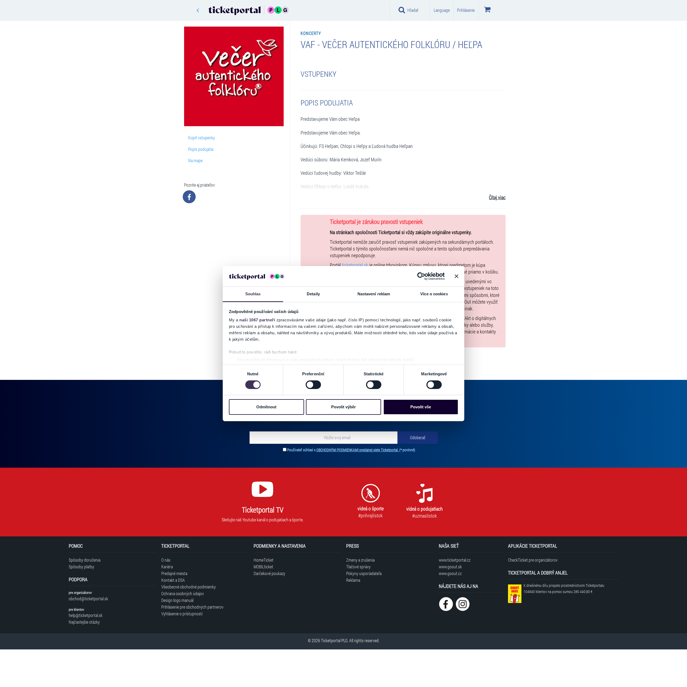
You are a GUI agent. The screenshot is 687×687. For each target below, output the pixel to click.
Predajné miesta (174, 573)
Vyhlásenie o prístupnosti (182, 613)
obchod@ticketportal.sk (88, 598)
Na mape (195, 160)
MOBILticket (263, 566)
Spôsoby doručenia (84, 560)
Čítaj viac (497, 197)
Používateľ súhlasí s (351, 449)
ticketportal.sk (355, 265)
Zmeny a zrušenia (360, 560)
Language (442, 10)
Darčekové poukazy (269, 573)
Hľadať (412, 10)
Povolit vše (420, 407)
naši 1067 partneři (257, 320)
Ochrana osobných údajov (182, 593)
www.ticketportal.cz (454, 560)
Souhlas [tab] (253, 294)
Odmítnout (266, 407)
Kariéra (167, 566)
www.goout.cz (450, 573)
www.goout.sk (450, 566)
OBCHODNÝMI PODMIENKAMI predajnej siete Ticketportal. (357, 449)
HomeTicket (263, 560)
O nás (165, 560)
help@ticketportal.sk (86, 615)
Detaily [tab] (313, 294)
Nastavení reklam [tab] (373, 294)
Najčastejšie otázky (84, 622)
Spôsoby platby (81, 566)
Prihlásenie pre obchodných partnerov (192, 607)
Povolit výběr (343, 407)
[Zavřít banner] (456, 276)
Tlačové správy (358, 566)
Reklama (353, 580)
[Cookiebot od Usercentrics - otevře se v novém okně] (421, 276)
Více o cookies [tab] (434, 294)
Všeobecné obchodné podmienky (188, 587)
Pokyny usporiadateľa (364, 573)
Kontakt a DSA (173, 580)
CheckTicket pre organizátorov (533, 560)
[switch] (313, 384)
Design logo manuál (177, 600)
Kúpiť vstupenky (201, 137)
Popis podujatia (200, 149)
